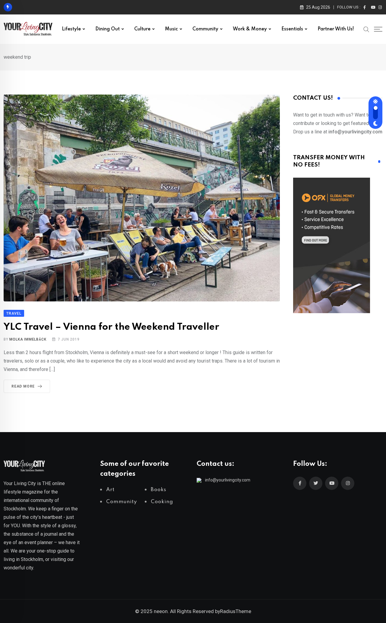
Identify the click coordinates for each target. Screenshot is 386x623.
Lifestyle (71, 29)
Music (171, 29)
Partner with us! (336, 29)
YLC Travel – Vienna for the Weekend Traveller (111, 327)
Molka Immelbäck (27, 339)
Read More (23, 386)
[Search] (366, 29)
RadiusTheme (235, 611)
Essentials (292, 29)
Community (205, 29)
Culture (142, 29)
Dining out (107, 29)
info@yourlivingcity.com (227, 480)
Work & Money (250, 29)
